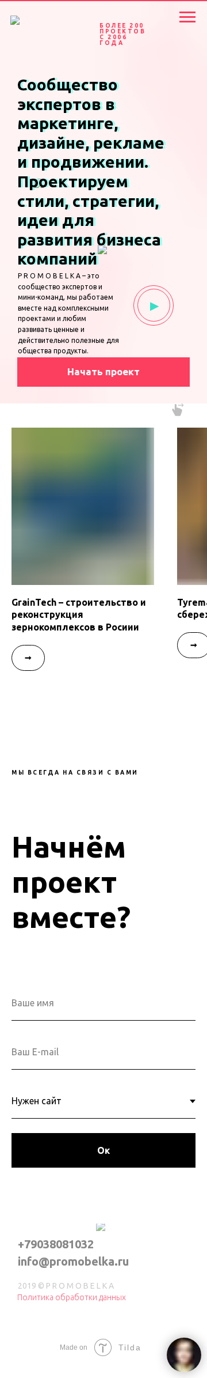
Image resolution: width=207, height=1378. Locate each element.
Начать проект (103, 371)
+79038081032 (56, 1244)
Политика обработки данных (71, 1297)
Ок (103, 1150)
